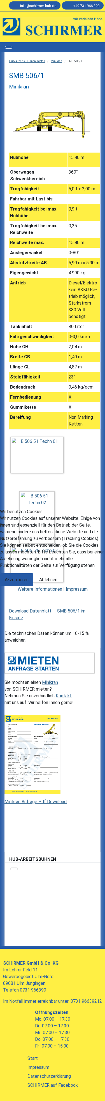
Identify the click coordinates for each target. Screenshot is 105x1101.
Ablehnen (48, 579)
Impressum (77, 589)
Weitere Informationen (40, 589)
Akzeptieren (17, 579)
